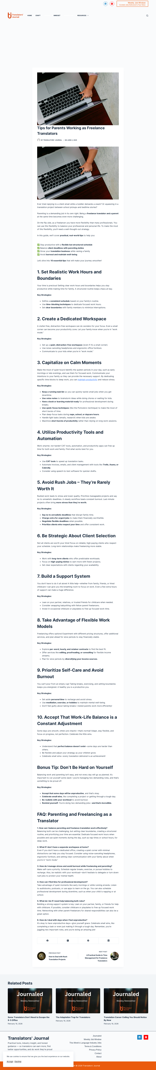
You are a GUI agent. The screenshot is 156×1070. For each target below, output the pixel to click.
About (98, 1057)
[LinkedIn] (105, 3)
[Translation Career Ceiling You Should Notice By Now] (126, 1000)
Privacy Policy (95, 1050)
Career (47, 15)
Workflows (69, 15)
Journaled (97, 1036)
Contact (98, 1053)
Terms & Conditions (92, 1046)
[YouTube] (112, 3)
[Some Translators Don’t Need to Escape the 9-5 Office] (30, 1000)
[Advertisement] (78, 42)
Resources (81, 15)
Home (29, 15)
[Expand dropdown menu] (88, 15)
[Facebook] (47, 941)
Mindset (57, 15)
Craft (37, 15)
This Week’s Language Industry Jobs (85, 1043)
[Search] (147, 15)
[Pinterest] (88, 941)
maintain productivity (87, 379)
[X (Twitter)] (68, 941)
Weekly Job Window (92, 1039)
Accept (10, 1061)
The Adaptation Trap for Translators (73, 1017)
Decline (18, 1061)
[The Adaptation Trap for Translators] (78, 1000)
